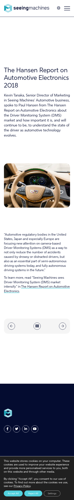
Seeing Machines (26, 8)
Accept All (13, 493)
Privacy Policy (22, 486)
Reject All (33, 493)
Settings (52, 493)
